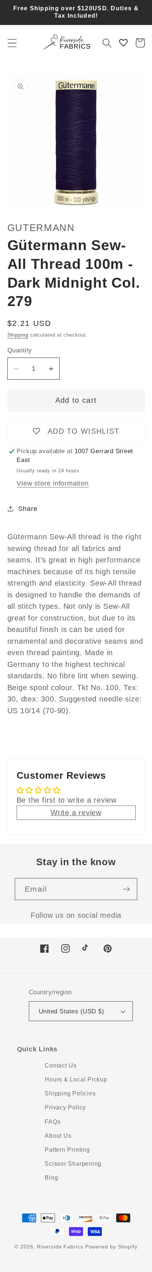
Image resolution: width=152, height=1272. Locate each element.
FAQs (53, 1122)
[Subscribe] (126, 889)
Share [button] (27, 508)
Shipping (17, 335)
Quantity (19, 350)
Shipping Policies (70, 1093)
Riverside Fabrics (60, 1247)
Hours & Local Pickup (76, 1079)
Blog (51, 1178)
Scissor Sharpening (73, 1164)
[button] (12, 42)
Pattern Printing (67, 1150)
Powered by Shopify (111, 1247)
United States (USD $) (71, 1011)
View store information (53, 483)
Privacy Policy (65, 1107)
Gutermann (41, 227)
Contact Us (61, 1065)
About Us (58, 1136)
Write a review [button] (76, 813)
